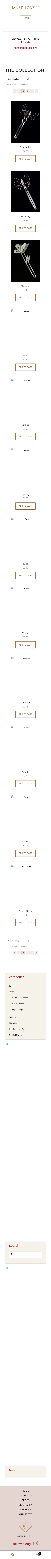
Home (25, 1491)
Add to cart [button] (25, 159)
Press (26, 1500)
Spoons (12, 986)
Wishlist (25, 1509)
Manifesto (25, 1514)
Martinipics (13, 1023)
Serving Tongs (18, 1004)
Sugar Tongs (17, 1010)
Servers (12, 1017)
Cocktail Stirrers (15, 1035)
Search (13, 1555)
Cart (33, 1552)
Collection (25, 1495)
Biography (26, 1505)
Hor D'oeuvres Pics (17, 1029)
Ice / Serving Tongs (20, 998)
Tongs (11, 992)
